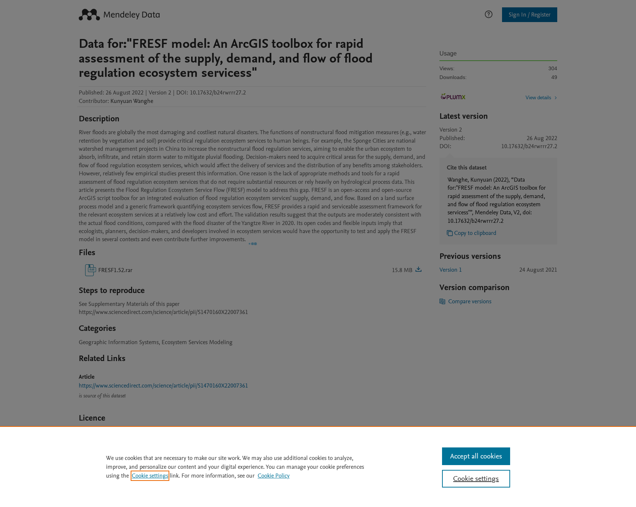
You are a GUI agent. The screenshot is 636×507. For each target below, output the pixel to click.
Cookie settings (150, 476)
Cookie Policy (274, 476)
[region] (318, 466)
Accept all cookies (476, 456)
